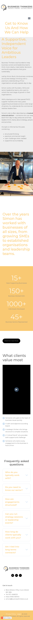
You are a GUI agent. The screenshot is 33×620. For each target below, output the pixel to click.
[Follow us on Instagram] (20, 575)
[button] (16, 475)
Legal (19, 614)
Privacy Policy (11, 614)
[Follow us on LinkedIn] (12, 575)
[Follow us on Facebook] (16, 575)
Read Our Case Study (11, 341)
